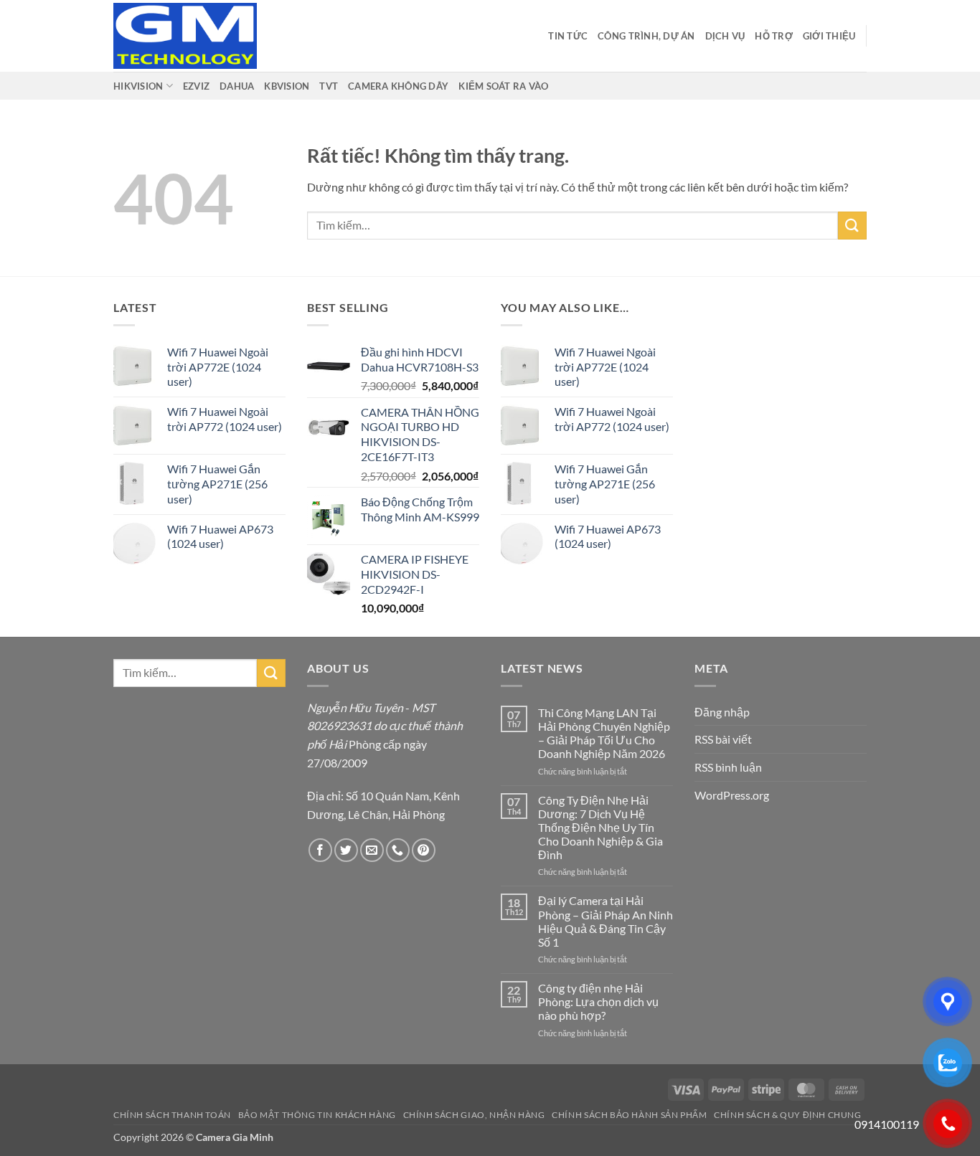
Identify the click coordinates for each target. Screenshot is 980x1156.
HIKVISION (138, 86)
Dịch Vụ (725, 36)
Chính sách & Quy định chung (788, 1114)
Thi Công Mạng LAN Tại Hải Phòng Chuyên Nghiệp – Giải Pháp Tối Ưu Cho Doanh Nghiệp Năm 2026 (604, 733)
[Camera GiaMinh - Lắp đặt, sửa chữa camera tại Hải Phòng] (185, 36)
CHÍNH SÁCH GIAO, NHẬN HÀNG (474, 1114)
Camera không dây (398, 86)
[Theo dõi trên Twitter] (346, 850)
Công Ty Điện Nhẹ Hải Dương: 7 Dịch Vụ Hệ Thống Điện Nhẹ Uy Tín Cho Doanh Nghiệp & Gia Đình (600, 827)
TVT (328, 86)
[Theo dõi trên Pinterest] (423, 850)
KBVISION (286, 86)
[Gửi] (852, 226)
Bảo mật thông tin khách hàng (317, 1114)
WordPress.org (731, 795)
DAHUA (237, 86)
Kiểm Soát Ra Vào (503, 86)
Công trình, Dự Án (646, 36)
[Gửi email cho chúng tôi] (372, 850)
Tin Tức (568, 36)
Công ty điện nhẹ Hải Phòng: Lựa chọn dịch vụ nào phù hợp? (598, 1001)
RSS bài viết (723, 739)
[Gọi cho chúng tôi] (398, 850)
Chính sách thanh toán (172, 1114)
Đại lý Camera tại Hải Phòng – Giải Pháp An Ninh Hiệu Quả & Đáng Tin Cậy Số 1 (605, 921)
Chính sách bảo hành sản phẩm (629, 1114)
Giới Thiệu (829, 36)
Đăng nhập (722, 712)
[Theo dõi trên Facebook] (320, 850)
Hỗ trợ (774, 36)
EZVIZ (196, 86)
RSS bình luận (728, 767)
